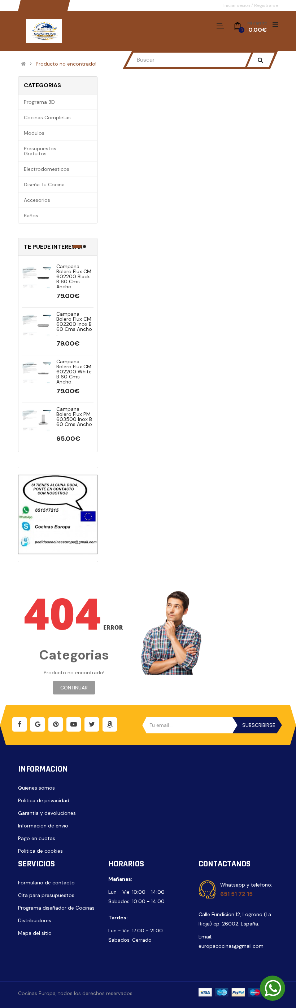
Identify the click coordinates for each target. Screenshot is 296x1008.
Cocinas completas (47, 117)
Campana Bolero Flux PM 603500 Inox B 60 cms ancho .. (74, 419)
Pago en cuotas (36, 838)
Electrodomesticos (46, 169)
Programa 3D (39, 102)
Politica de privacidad (43, 800)
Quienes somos (36, 788)
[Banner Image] (57, 514)
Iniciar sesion (237, 5)
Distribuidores (34, 920)
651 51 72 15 (236, 894)
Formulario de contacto (46, 882)
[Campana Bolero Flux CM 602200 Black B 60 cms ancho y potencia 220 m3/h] (36, 278)
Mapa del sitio (35, 933)
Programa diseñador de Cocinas (56, 908)
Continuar (74, 687)
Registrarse (266, 5)
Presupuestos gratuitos (40, 151)
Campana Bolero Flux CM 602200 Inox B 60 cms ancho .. (74, 324)
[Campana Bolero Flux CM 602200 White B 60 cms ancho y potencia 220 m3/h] (36, 373)
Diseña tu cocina (44, 184)
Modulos (34, 133)
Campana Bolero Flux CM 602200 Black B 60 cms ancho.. (73, 276)
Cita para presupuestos (46, 895)
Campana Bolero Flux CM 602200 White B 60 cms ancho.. (74, 371)
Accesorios (37, 200)
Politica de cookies (40, 851)
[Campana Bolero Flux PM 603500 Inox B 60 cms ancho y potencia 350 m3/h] (36, 420)
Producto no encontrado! (66, 63)
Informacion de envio (43, 825)
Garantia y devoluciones (47, 813)
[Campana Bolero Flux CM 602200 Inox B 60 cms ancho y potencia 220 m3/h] (36, 325)
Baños (31, 215)
